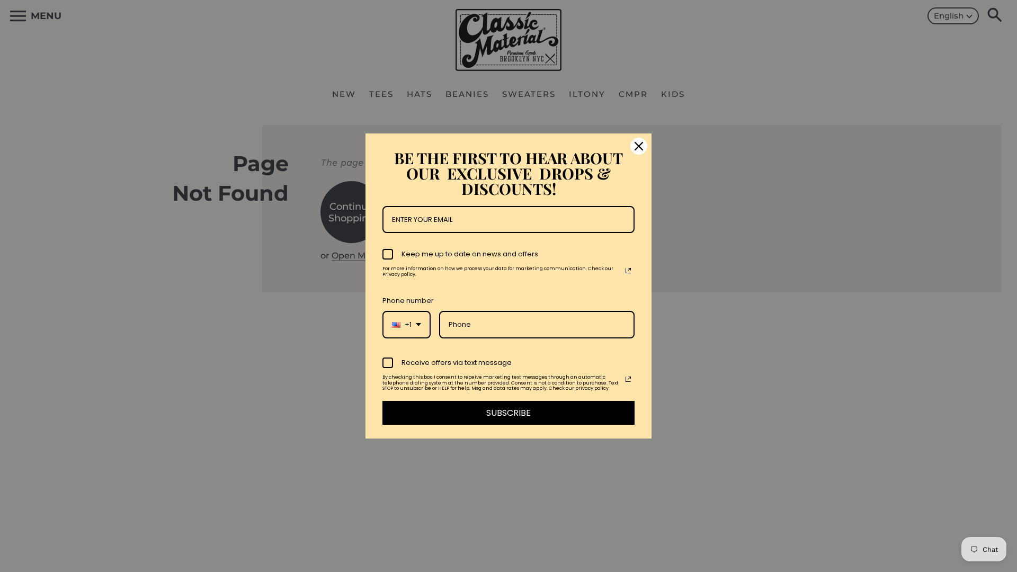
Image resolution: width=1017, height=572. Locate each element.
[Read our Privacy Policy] (628, 270)
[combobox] (406, 324)
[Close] (639, 146)
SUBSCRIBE (508, 413)
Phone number (408, 301)
